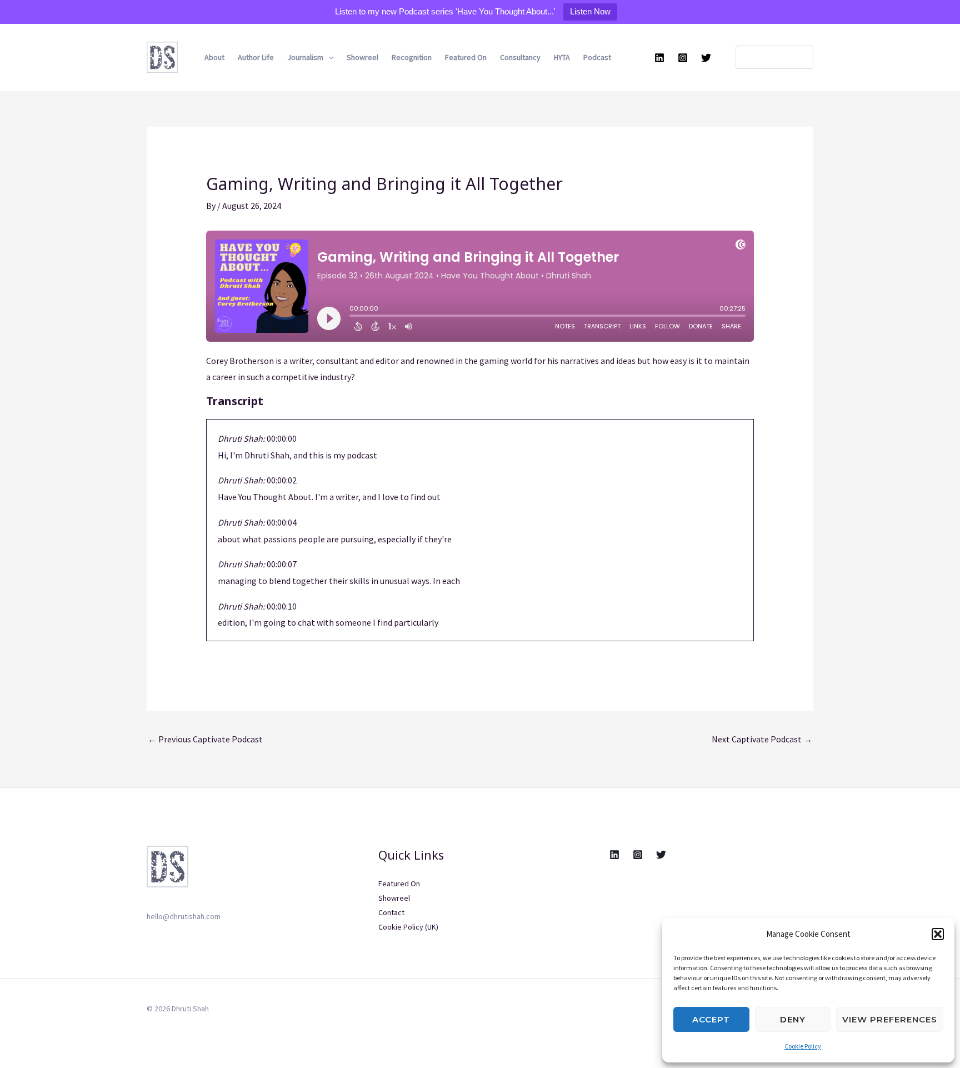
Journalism (305, 57)
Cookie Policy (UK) (408, 927)
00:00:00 (282, 438)
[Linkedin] (659, 58)
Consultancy (520, 57)
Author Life (256, 57)
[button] (937, 934)
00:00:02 (282, 480)
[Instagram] (683, 58)
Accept (711, 1019)
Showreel (362, 57)
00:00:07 (282, 564)
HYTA (562, 57)
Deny (793, 1019)
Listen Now (590, 11)
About (214, 57)
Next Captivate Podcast (762, 739)
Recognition (412, 57)
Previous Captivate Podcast (205, 739)
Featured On (466, 57)
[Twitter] (706, 58)
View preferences (889, 1019)
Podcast (597, 57)
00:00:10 (282, 606)
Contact (391, 912)
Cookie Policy (802, 1046)
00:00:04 (282, 522)
